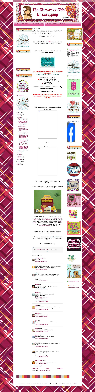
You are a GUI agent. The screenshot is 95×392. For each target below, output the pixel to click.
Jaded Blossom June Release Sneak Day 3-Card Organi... (23, 140)
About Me (25, 24)
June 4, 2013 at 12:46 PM (41, 309)
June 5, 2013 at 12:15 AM (41, 324)
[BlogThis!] (52, 249)
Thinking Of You (21, 126)
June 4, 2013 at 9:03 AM (41, 280)
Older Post (59, 368)
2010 (19, 164)
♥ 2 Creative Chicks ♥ (40, 298)
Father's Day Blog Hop (22, 125)
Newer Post (35, 368)
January (20, 159)
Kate (36, 320)
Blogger (74, 383)
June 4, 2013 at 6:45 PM (41, 316)
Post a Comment (38, 366)
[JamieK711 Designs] (73, 190)
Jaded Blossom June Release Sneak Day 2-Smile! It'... (23, 143)
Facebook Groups (51, 24)
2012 (19, 161)
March (20, 156)
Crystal (37, 313)
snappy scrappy (39, 258)
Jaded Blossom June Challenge (23, 150)
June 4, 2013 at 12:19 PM (41, 288)
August (20, 114)
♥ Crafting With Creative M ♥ (41, 297)
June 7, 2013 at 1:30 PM (41, 363)
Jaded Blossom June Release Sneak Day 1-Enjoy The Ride (23, 147)
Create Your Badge (70, 142)
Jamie (36, 342)
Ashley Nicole (40, 249)
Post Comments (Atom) (44, 370)
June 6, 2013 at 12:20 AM (41, 338)
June (19, 117)
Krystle (37, 284)
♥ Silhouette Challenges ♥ (41, 300)
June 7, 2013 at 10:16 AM (41, 356)
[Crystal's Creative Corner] (74, 207)
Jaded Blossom (49, 41)
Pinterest (62, 24)
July (19, 115)
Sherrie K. (37, 350)
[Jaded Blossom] (22, 46)
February (20, 157)
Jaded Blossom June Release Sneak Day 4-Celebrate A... (23, 136)
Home (17, 24)
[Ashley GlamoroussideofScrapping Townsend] (71, 141)
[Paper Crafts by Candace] (74, 176)
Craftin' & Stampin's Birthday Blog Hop (23, 122)
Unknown (37, 264)
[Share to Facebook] (55, 249)
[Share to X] (54, 249)
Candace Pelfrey (39, 360)
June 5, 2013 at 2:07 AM (41, 331)
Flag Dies (46, 218)
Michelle (37, 328)
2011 (18, 163)
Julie (36, 273)
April (19, 154)
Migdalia (37, 292)
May (19, 152)
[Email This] (51, 249)
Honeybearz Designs (74, 287)
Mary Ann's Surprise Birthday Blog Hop (23, 119)
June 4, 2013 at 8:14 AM (41, 261)
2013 (19, 112)
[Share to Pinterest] (56, 249)
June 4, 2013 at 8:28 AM (41, 269)
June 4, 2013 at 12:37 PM (41, 301)
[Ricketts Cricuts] (74, 277)
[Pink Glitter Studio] (74, 234)
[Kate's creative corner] (73, 218)
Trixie (36, 305)
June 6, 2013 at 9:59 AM (41, 346)
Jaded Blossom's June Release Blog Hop (23, 129)
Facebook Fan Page (37, 24)
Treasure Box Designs (44, 225)
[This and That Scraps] (74, 250)
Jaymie (36, 335)
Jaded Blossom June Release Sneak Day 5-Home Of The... (23, 132)
